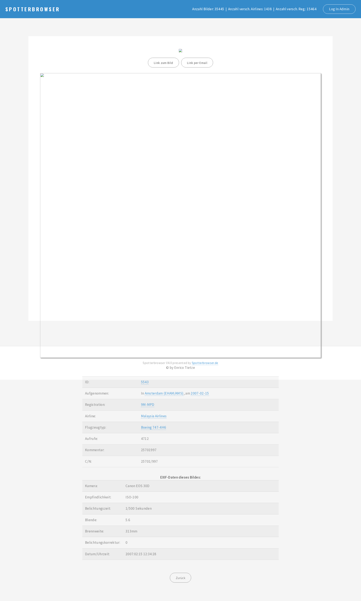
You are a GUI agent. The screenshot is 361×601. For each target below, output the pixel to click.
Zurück (180, 578)
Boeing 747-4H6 (153, 427)
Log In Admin (339, 9)
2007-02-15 (200, 393)
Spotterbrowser (32, 9)
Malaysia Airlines (154, 416)
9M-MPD (147, 404)
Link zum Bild (163, 63)
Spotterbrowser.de (205, 363)
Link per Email (197, 63)
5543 (145, 382)
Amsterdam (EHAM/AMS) (164, 393)
